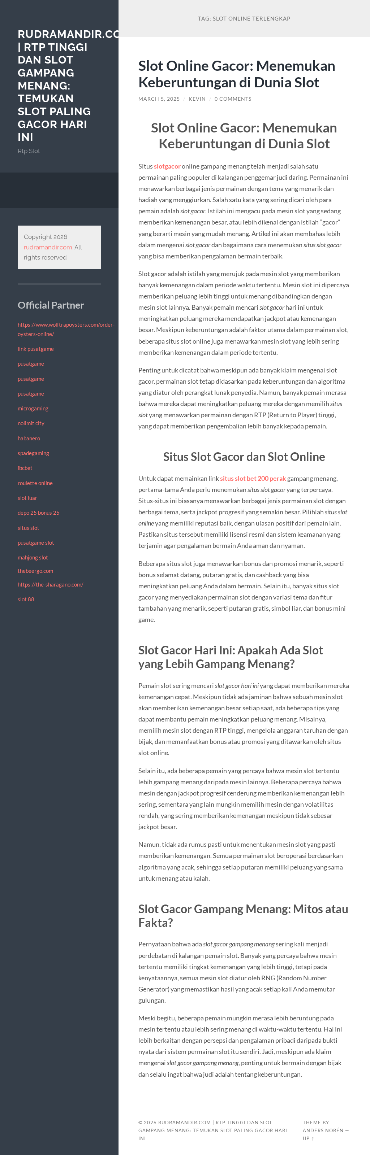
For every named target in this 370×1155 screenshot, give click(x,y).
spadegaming (33, 453)
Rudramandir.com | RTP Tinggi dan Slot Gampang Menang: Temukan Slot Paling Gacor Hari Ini (212, 1130)
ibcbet (25, 468)
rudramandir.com (48, 247)
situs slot (28, 527)
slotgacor (167, 166)
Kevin (197, 99)
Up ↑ (309, 1138)
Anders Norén (323, 1130)
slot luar (27, 497)
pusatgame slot (36, 542)
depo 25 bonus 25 (39, 512)
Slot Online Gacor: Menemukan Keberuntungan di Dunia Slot (236, 74)
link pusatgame (36, 348)
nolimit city (31, 423)
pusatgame (31, 363)
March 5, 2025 (159, 99)
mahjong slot (33, 557)
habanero (29, 438)
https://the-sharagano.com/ (50, 584)
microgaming (33, 408)
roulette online (35, 483)
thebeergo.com (35, 570)
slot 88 (26, 599)
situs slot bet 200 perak (253, 478)
